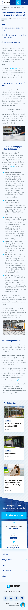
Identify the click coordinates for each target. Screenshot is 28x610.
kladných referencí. (19, 380)
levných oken (11, 166)
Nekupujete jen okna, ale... (12, 42)
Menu (25, 2)
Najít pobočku (14, 528)
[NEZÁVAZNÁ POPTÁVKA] (18, 2)
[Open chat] (23, 605)
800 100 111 (14, 538)
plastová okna (13, 68)
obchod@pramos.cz (14, 548)
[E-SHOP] (13, 2)
